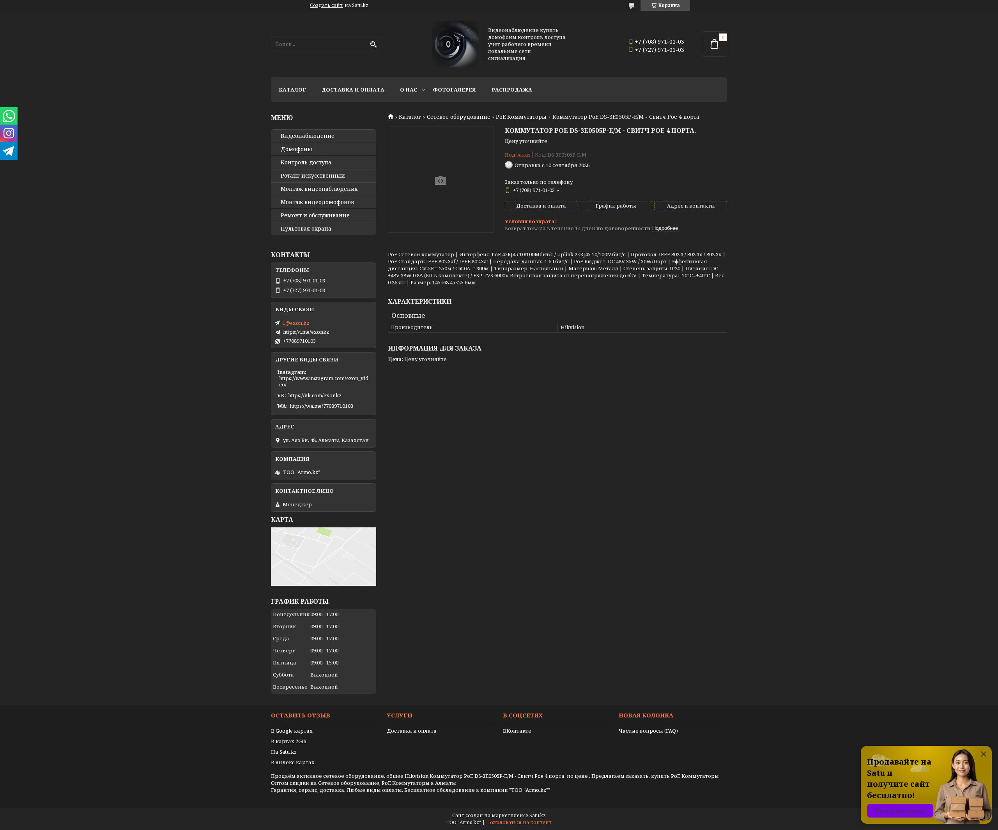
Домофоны (296, 149)
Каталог (292, 89)
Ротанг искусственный (313, 175)
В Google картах (292, 730)
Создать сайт (326, 5)
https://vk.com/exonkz (315, 395)
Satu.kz (537, 815)
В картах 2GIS (288, 741)
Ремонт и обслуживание (315, 215)
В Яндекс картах (293, 762)
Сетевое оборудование (458, 117)
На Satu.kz (284, 751)
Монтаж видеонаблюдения (319, 188)
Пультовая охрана (306, 228)
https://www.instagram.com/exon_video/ (323, 381)
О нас (408, 89)
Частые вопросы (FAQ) (648, 730)
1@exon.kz (296, 323)
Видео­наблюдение (307, 135)
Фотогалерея (454, 89)
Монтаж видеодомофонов (317, 202)
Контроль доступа (306, 162)
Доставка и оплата (353, 89)
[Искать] (373, 44)
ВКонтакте (517, 730)
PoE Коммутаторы (521, 117)
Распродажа (512, 89)
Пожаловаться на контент (519, 822)
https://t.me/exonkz (306, 331)
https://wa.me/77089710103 (321, 406)
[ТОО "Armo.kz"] (455, 44)
